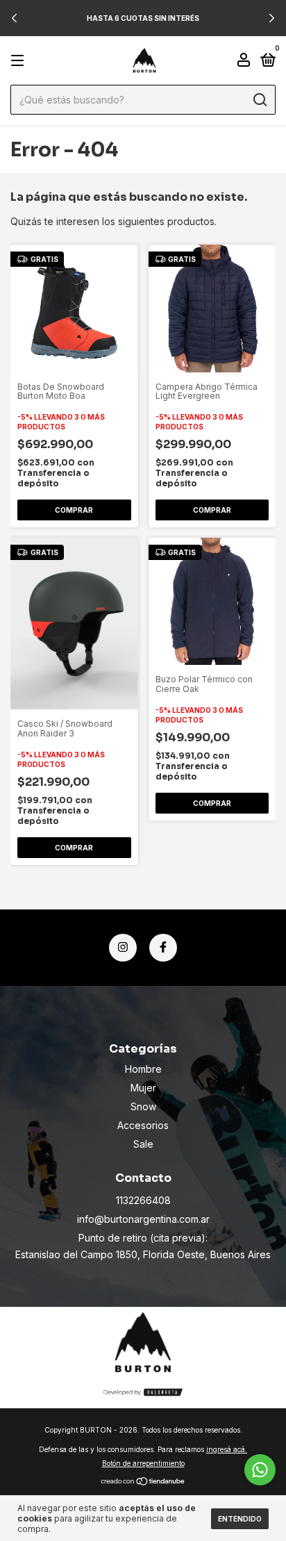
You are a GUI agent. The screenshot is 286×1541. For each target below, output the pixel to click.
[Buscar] (259, 100)
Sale (143, 1144)
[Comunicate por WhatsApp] (260, 1469)
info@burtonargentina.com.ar (143, 1219)
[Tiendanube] (143, 1482)
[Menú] (19, 61)
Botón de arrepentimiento (143, 1463)
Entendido (240, 1519)
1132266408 (143, 1200)
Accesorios (143, 1125)
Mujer (143, 1088)
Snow (143, 1106)
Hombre (143, 1069)
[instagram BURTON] (123, 948)
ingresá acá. (226, 1449)
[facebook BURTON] (163, 948)
